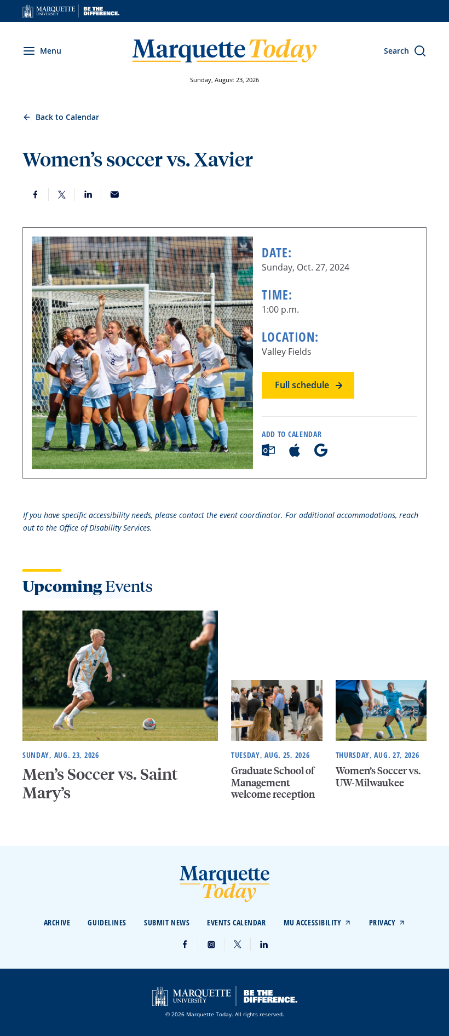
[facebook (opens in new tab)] (185, 944)
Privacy (382, 922)
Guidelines (107, 922)
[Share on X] (62, 194)
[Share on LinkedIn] (88, 194)
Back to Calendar (67, 117)
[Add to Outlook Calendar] (268, 453)
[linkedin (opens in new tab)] (264, 944)
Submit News (166, 922)
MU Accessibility (313, 922)
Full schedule (302, 385)
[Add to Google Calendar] (320, 453)
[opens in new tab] (70, 11)
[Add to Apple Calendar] (294, 453)
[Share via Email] (114, 194)
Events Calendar (236, 922)
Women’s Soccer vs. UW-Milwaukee (378, 776)
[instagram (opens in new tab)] (211, 944)
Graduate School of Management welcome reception (273, 782)
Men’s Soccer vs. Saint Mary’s (99, 783)
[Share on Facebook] (35, 194)
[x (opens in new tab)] (238, 944)
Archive (57, 922)
